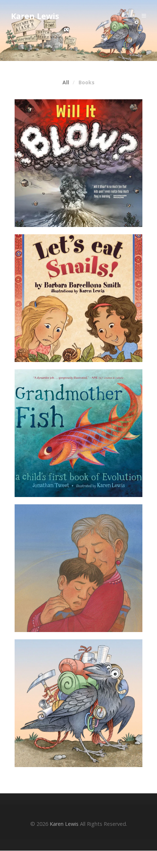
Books (86, 82)
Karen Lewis (35, 16)
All (65, 82)
